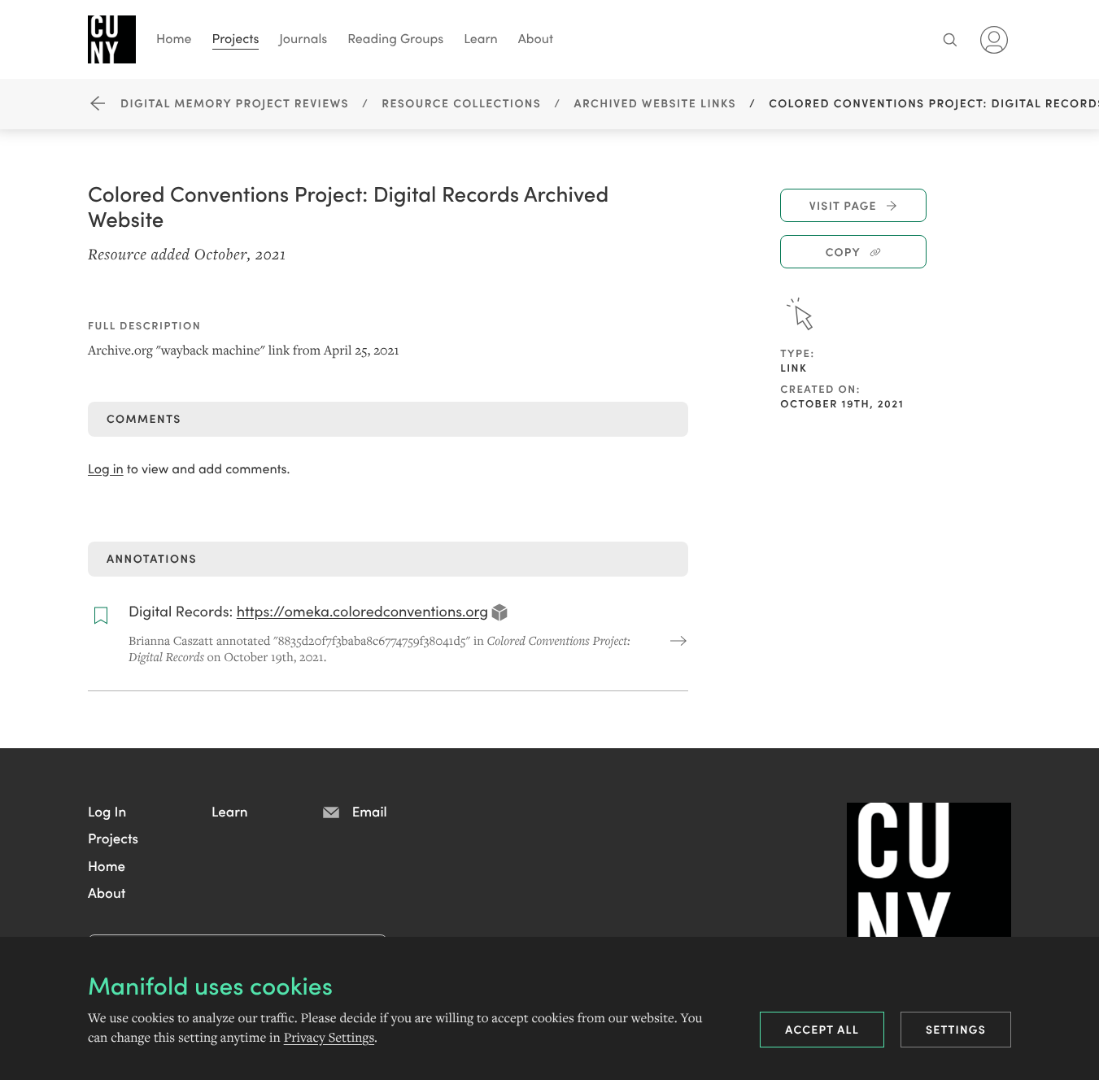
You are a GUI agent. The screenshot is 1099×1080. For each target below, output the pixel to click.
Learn (481, 38)
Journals (303, 38)
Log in (106, 469)
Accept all (822, 1029)
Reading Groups (395, 38)
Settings (956, 1029)
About (535, 38)
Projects (235, 38)
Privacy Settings (329, 1038)
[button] (107, 811)
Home (174, 38)
